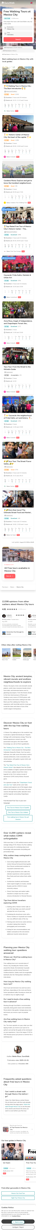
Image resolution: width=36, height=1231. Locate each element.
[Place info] (31, 18)
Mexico (12, 587)
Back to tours (19, 1222)
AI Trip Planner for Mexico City (18, 1128)
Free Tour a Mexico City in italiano (18, 812)
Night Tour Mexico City (18, 1198)
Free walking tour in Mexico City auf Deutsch (18, 818)
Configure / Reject (18, 1227)
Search (18, 39)
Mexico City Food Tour (18, 1193)
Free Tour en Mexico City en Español (18, 808)
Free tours (5, 587)
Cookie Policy (16, 1216)
